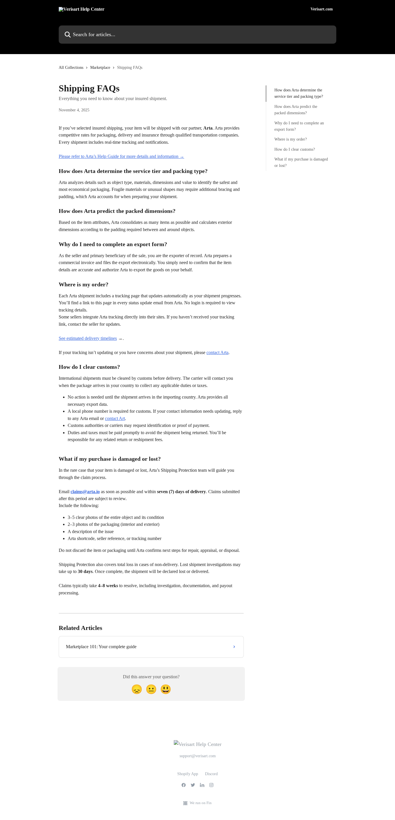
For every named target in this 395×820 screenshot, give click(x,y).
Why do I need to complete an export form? (299, 126)
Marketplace (100, 67)
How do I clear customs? (294, 149)
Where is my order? (290, 139)
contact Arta (217, 352)
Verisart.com (322, 9)
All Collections (71, 67)
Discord (211, 774)
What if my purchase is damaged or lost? (301, 162)
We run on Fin (201, 803)
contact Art (115, 418)
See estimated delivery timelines (88, 338)
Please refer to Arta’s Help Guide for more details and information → (121, 156)
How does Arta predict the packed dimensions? (295, 109)
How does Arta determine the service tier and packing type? (298, 93)
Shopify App (187, 774)
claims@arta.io (85, 491)
